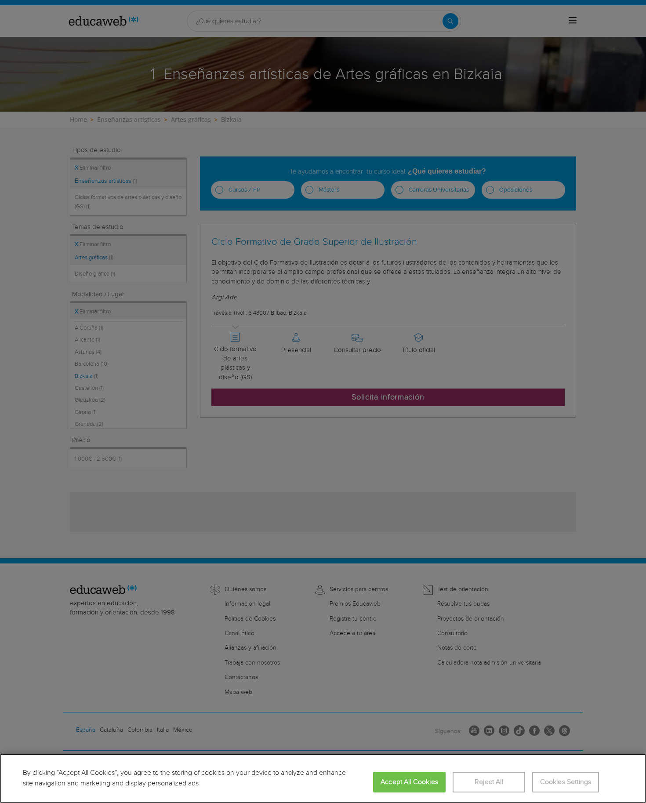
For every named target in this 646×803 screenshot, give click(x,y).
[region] (323, 778)
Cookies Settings (566, 782)
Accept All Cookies (409, 782)
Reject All (489, 782)
